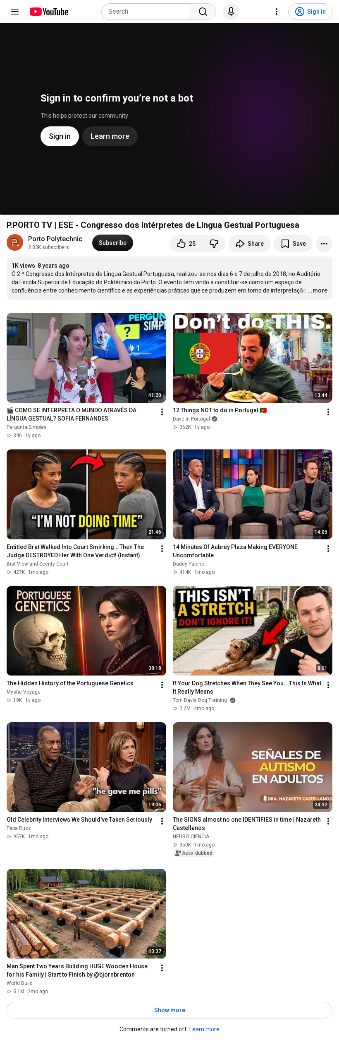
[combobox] (148, 12)
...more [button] (317, 290)
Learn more (204, 1029)
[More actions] (324, 243)
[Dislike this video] (213, 243)
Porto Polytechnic (55, 239)
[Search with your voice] (231, 11)
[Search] (203, 11)
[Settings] (277, 12)
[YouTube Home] (48, 11)
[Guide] (15, 12)
